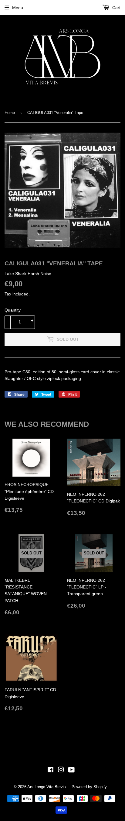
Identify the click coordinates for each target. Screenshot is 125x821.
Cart (115, 7)
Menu (17, 7)
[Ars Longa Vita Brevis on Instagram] (61, 770)
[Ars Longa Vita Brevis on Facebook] (50, 770)
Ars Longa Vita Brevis (46, 787)
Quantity (13, 310)
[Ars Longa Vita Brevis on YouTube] (71, 770)
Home (10, 112)
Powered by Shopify (89, 787)
